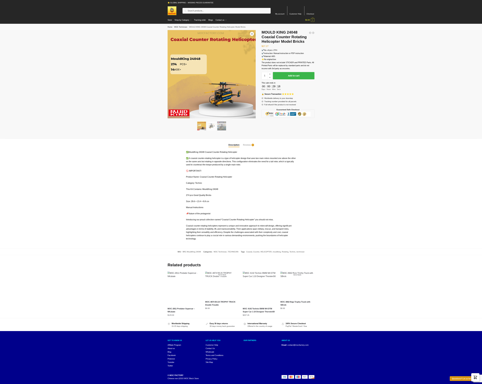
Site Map (209, 362)
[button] (252, 34)
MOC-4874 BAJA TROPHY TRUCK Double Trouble (220, 303)
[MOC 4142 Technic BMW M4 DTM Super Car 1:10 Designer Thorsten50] (260, 288)
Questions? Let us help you (464, 379)
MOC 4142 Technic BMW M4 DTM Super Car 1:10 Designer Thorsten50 (259, 310)
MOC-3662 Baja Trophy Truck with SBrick (295, 303)
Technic (292, 252)
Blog (169, 352)
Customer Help (295, 14)
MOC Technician (180, 27)
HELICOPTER (266, 252)
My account (279, 14)
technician (300, 252)
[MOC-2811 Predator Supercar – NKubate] (184, 288)
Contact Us (210, 348)
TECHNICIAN (233, 252)
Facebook (172, 355)
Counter (256, 252)
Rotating (285, 252)
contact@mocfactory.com (298, 345)
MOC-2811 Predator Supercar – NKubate (181, 310)
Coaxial (249, 252)
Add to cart (293, 75)
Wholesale (210, 352)
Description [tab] (233, 145)
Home (170, 27)
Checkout (310, 14)
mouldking (277, 252)
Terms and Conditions (214, 355)
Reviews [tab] (247, 145)
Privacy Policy (211, 359)
